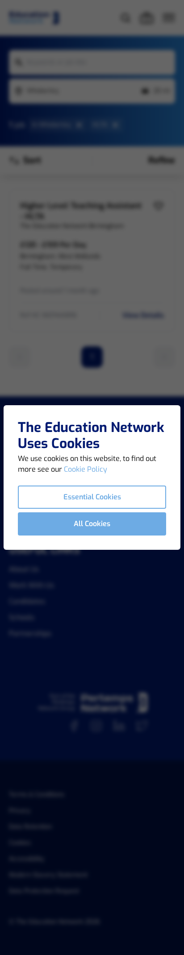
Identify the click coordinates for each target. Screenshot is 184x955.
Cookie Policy (85, 469)
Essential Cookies (92, 497)
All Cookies (92, 523)
